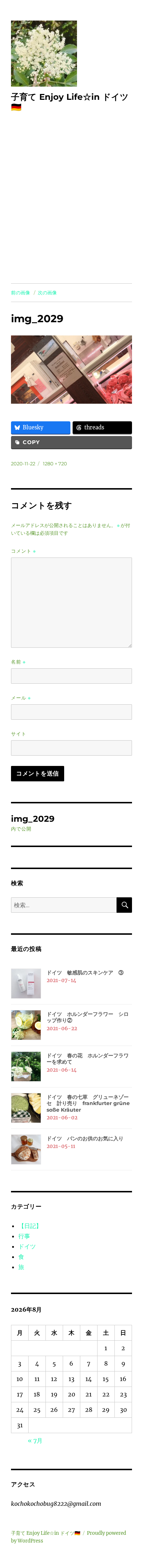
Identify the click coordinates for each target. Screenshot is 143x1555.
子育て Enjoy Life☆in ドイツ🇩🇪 (45, 1533)
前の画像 (20, 292)
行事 (24, 1236)
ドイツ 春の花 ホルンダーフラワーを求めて (88, 1058)
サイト (18, 734)
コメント (23, 551)
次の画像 (47, 292)
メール (21, 698)
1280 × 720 (55, 463)
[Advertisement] (71, 208)
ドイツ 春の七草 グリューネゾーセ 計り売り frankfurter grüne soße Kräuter (88, 1103)
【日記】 (30, 1225)
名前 (18, 662)
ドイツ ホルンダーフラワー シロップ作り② (88, 1017)
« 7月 (35, 1440)
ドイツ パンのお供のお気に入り (85, 1138)
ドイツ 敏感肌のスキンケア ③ (85, 972)
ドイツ (27, 1246)
